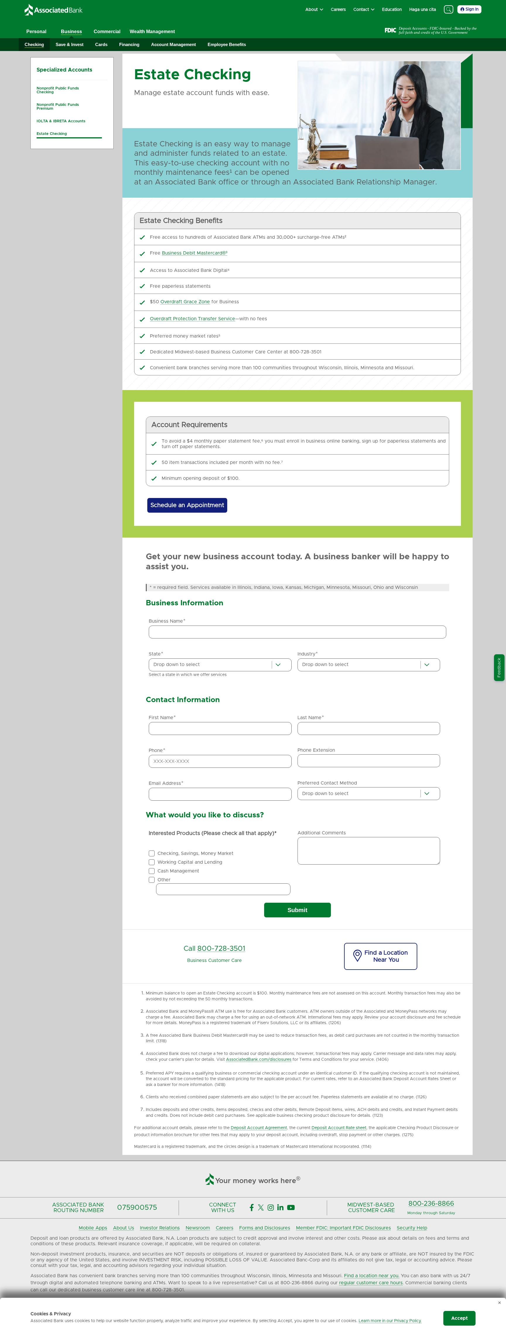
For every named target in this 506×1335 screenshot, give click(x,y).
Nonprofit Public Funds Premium (58, 107)
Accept (459, 1318)
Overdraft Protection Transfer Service (192, 318)
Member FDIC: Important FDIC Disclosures (343, 1228)
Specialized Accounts (64, 70)
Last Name (311, 717)
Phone (157, 750)
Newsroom (198, 1228)
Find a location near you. (371, 1275)
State (156, 654)
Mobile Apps (93, 1228)
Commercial (107, 31)
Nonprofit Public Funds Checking (58, 90)
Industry (308, 654)
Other (164, 879)
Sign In (472, 9)
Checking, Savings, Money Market (195, 853)
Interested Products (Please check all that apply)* (213, 833)
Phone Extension (316, 750)
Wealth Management (152, 31)
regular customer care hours (371, 1282)
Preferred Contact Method (327, 783)
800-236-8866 (431, 1203)
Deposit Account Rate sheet (339, 1128)
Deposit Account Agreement (259, 1128)
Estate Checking (52, 134)
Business (71, 31)
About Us (123, 1228)
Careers (224, 1228)
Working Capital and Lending (190, 862)
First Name (162, 717)
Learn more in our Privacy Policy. (390, 1321)
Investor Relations (160, 1228)
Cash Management (178, 871)
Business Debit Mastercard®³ (194, 253)
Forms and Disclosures (264, 1228)
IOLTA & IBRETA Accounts (61, 121)
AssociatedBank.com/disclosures (258, 1060)
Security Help (412, 1228)
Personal (36, 31)
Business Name (167, 621)
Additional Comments (322, 833)
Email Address (166, 783)
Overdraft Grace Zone (185, 301)
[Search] (448, 9)
